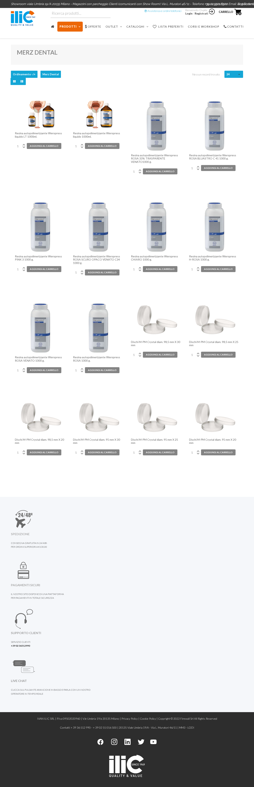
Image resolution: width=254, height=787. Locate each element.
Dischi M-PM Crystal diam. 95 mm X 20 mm (212, 441)
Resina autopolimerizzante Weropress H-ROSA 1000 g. (212, 258)
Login (188, 13)
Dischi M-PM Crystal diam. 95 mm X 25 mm (154, 441)
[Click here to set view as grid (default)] (14, 81)
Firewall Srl (186, 718)
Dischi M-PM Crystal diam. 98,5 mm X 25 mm (213, 343)
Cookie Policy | (149, 718)
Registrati (201, 13)
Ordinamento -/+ (24, 74)
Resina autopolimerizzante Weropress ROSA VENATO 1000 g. (38, 359)
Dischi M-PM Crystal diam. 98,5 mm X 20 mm (39, 441)
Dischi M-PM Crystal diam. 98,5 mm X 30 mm (155, 343)
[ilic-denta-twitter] (141, 741)
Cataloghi (135, 26)
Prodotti (68, 26)
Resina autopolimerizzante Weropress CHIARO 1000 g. (154, 258)
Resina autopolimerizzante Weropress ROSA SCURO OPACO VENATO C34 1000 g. (96, 260)
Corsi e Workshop (203, 26)
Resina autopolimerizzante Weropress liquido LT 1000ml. (38, 135)
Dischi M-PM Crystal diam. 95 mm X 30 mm (96, 441)
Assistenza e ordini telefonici (164, 11)
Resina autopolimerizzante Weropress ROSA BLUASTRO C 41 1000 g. (212, 157)
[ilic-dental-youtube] (153, 741)
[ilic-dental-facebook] (100, 741)
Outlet (112, 26)
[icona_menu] (54, 27)
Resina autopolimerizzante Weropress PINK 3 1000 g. (38, 258)
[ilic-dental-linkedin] (127, 741)
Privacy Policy (129, 718)
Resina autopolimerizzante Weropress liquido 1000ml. (96, 135)
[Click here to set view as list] (22, 81)
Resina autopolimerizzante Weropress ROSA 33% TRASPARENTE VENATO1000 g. (154, 159)
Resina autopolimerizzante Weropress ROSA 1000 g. (96, 359)
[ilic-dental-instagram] (114, 741)
